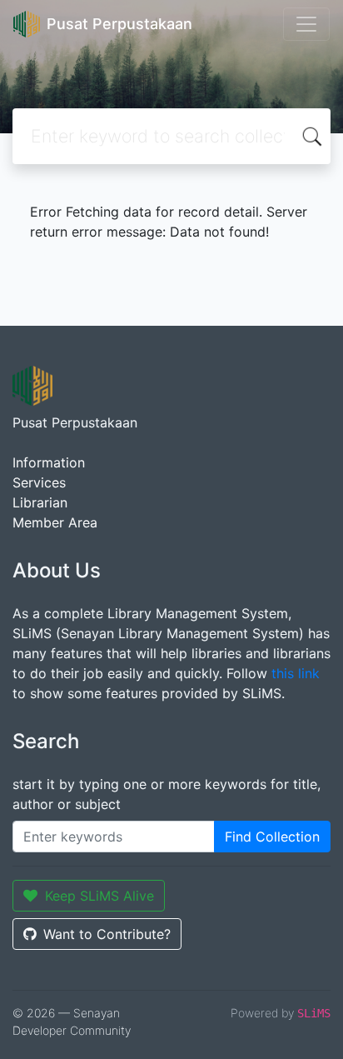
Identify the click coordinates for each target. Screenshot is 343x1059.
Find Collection (272, 836)
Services (39, 482)
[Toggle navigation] (306, 24)
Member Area (54, 522)
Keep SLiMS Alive (99, 895)
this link (295, 673)
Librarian (39, 502)
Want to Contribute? (107, 934)
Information (48, 462)
